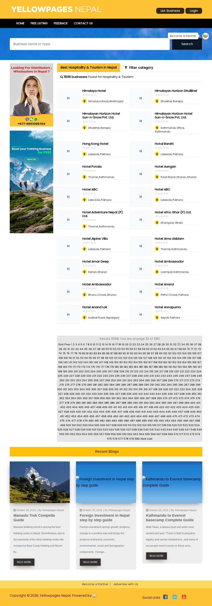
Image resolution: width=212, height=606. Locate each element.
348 (182, 394)
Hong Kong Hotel (95, 143)
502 (79, 425)
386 (112, 403)
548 (193, 430)
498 (197, 421)
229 (83, 376)
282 (100, 385)
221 (182, 371)
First (61, 344)
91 (128, 353)
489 (144, 421)
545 (175, 430)
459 (109, 416)
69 (184, 349)
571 (181, 434)
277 (72, 385)
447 (180, 412)
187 (151, 367)
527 (71, 430)
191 (170, 367)
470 (174, 416)
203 (86, 371)
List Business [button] (170, 10)
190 (166, 367)
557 (101, 434)
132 (169, 358)
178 (107, 367)
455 (85, 416)
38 (199, 344)
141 (70, 362)
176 (98, 367)
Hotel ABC (90, 189)
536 (122, 430)
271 (181, 380)
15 (110, 344)
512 (134, 425)
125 (135, 358)
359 (102, 398)
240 (146, 376)
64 (163, 349)
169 (65, 367)
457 (97, 416)
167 (199, 362)
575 (109, 439)
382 (89, 403)
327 (60, 394)
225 (60, 376)
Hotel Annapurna (168, 307)
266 (153, 380)
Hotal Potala (92, 166)
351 (199, 394)
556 (96, 434)
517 (159, 425)
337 (117, 394)
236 (122, 376)
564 (141, 434)
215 (151, 371)
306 (93, 389)
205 (98, 371)
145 (91, 362)
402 (62, 407)
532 (99, 430)
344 (158, 394)
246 (181, 376)
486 (126, 421)
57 (135, 349)
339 (128, 394)
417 (146, 407)
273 (192, 380)
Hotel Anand (164, 284)
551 (67, 434)
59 (143, 349)
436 (113, 412)
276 (67, 385)
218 (166, 371)
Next (143, 439)
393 (151, 403)
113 (81, 358)
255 (90, 380)
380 (78, 403)
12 (100, 344)
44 (81, 349)
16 (113, 344)
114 (86, 358)
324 (188, 389)
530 (88, 430)
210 (127, 371)
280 (89, 385)
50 (107, 349)
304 (82, 389)
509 (119, 425)
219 (171, 371)
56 (131, 349)
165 (189, 362)
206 (104, 371)
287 (129, 385)
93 (135, 353)
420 (161, 407)
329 (71, 394)
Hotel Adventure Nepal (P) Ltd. (102, 214)
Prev (67, 344)
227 (71, 376)
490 (150, 421)
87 (111, 353)
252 (72, 380)
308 (105, 389)
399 (186, 403)
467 (156, 416)
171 (74, 367)
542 (157, 430)
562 (129, 434)
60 (147, 349)
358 (96, 398)
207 (110, 371)
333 (94, 394)
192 (175, 367)
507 (108, 425)
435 (107, 412)
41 (68, 349)
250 (61, 380)
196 (195, 367)
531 (94, 430)
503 (85, 425)
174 (88, 367)
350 (194, 394)
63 (159, 349)
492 (161, 421)
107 (199, 353)
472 (185, 416)
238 (134, 376)
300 (59, 389)
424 (185, 407)
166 (194, 362)
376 (198, 398)
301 (65, 389)
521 (180, 425)
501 (74, 425)
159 (160, 362)
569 (170, 434)
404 (74, 407)
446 (174, 412)
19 (123, 344)
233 (105, 376)
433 (95, 412)
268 (164, 380)
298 (192, 385)
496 (185, 421)
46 (90, 349)
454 (79, 416)
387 (118, 403)
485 (120, 421)
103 (179, 353)
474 (197, 416)
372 (175, 398)
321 (171, 389)
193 (180, 367)
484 (114, 421)
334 (100, 394)
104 (184, 353)
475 (62, 421)
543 (163, 430)
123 (125, 358)
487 (132, 421)
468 (162, 416)
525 (60, 430)
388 (123, 403)
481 (96, 421)
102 (174, 353)
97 (152, 353)
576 (115, 439)
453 (73, 416)
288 (134, 385)
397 (175, 403)
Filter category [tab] (140, 67)
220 (176, 371)
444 (162, 412)
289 (140, 385)
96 (148, 353)
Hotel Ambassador (169, 261)
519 (169, 425)
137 (194, 358)
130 (160, 358)
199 (65, 371)
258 (107, 380)
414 (130, 407)
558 (107, 434)
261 (124, 380)
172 (79, 367)
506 (102, 425)
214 (146, 371)
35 (187, 344)
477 (73, 421)
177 (102, 367)
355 (79, 398)
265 (147, 380)
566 (153, 434)
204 (92, 371)
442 (149, 412)
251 (67, 380)
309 (110, 389)
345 (164, 394)
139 (60, 362)
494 (173, 421)
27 (155, 344)
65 (168, 349)
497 (191, 421)
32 (174, 344)
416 (141, 407)
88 (116, 353)
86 (108, 353)
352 (61, 398)
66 (172, 349)
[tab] (88, 67)
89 (120, 353)
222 (187, 371)
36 (191, 344)
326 (199, 389)
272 (186, 380)
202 (81, 371)
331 (83, 394)
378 (67, 403)
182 (126, 367)
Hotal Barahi (164, 143)
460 (115, 416)
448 (186, 412)
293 (163, 385)
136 (189, 358)
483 (108, 421)
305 (88, 389)
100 (165, 353)
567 (159, 434)
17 (116, 344)
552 (72, 434)
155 (141, 362)
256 (96, 380)
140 (65, 362)
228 (77, 376)
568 (164, 434)
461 (121, 416)
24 (142, 344)
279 (83, 385)
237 (128, 376)
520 (174, 425)
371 (170, 398)
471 (180, 416)
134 (179, 358)
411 (115, 407)
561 (124, 434)
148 (106, 362)
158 (155, 362)
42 (72, 349)
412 (120, 407)
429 (72, 412)
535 (117, 430)
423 (178, 407)
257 (101, 380)
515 (149, 425)
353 (67, 398)
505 (96, 425)
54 (123, 349)
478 (79, 421)
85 (103, 353)
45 (86, 349)
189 (161, 367)
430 (78, 412)
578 (126, 439)
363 (124, 398)
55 (127, 349)
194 (185, 367)
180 (117, 367)
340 (134, 394)
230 (88, 376)
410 (110, 407)
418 (151, 407)
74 (60, 353)
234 (111, 376)
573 (192, 434)
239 (140, 376)
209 (121, 371)
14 (106, 344)
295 (174, 385)
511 (129, 425)
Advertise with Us (126, 584)
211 (131, 371)
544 (169, 430)
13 (103, 344)
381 (84, 403)
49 (103, 349)
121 (115, 358)
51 (111, 349)
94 (140, 353)
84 (99, 353)
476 (67, 421)
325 (194, 389)
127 (145, 358)
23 (138, 344)
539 (140, 430)
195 (190, 367)
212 (136, 371)
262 (129, 380)
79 (79, 353)
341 (140, 394)
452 (67, 416)
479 (85, 421)
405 (80, 407)
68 (180, 349)
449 (192, 412)
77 (71, 353)
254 (84, 380)
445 (168, 412)
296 (180, 385)
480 (91, 421)
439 (131, 412)
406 (86, 407)
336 (111, 394)
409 (104, 407)
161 (169, 362)
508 (114, 425)
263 (135, 380)
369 (159, 398)
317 (150, 389)
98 (156, 353)
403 (68, 407)
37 (195, 344)
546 (181, 430)
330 (77, 394)
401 (198, 403)
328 (66, 394)
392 (146, 403)
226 (65, 376)
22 (134, 344)
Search (187, 44)
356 (85, 398)
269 (170, 380)
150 (116, 362)
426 (197, 407)
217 (161, 371)
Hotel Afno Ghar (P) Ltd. (173, 212)
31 (171, 344)
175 (93, 367)
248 (193, 376)
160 (165, 362)
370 (165, 398)
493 (167, 421)
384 (100, 403)
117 (98, 358)
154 (135, 362)
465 (145, 416)
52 (114, 349)
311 (121, 389)
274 (197, 380)
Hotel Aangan (165, 166)
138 (199, 358)
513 (139, 425)
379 (72, 403)
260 (119, 380)
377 (61, 403)
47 (94, 349)
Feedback (61, 23)
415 (135, 407)
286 (123, 385)
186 (146, 367)
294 (169, 385)
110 (70, 358)
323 (182, 389)
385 (106, 403)
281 (95, 385)
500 (68, 425)
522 (185, 425)
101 (169, 353)
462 (126, 416)
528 (77, 430)
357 (90, 398)
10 (94, 344)
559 (113, 434)
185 (141, 367)
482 (102, 421)
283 (106, 385)
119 (106, 358)
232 (99, 376)
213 (141, 371)
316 (145, 389)
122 (120, 358)
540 (146, 430)
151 (121, 362)
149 (111, 362)
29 (163, 344)
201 (76, 371)
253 (78, 380)
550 (61, 434)
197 (200, 367)
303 (76, 389)
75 (64, 353)
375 (192, 398)
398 (180, 403)
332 (88, 394)
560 (119, 434)
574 (197, 434)
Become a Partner (95, 584)
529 (83, 430)
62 (155, 349)
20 (126, 344)
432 (89, 412)
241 (151, 376)
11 (97, 344)
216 (156, 371)
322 (176, 389)
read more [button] (24, 562)
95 (144, 353)
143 (80, 362)
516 (154, 425)
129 (155, 358)
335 (106, 394)
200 (70, 371)
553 (78, 434)
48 (98, 349)
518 (164, 425)
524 (197, 425)
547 (187, 430)
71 (192, 349)
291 (152, 385)
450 (198, 412)
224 (198, 371)
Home (20, 23)
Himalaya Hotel (94, 90)
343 (152, 394)
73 (199, 349)
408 (98, 407)
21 (130, 344)
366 (142, 398)
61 (151, 349)
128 (150, 358)
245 (175, 376)
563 (135, 434)
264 (141, 380)
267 (159, 380)
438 (125, 412)
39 (60, 349)
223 (192, 371)
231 (94, 376)
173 (83, 367)
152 (125, 362)
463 (132, 416)
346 (170, 394)
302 (70, 389)
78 (75, 353)
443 (155, 412)
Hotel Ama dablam (169, 238)
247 (187, 376)
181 (121, 367)
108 (61, 358)
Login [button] (194, 10)
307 (99, 389)
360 (108, 398)
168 (60, 367)
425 (191, 407)
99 (160, 353)
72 (195, 349)
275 (61, 385)
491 (156, 421)
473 (191, 416)
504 (91, 425)
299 (197, 385)
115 (90, 358)
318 (155, 389)
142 (75, 362)
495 (179, 421)
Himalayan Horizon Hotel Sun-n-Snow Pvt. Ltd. (101, 115)
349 (188, 394)
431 (84, 412)
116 (94, 358)
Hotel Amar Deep (95, 261)
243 (163, 376)
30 (167, 344)
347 (176, 394)
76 (68, 353)
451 (62, 416)
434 (101, 412)
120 (111, 358)
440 (137, 412)
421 (167, 407)
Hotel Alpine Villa (95, 238)
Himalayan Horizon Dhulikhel (176, 90)
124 (130, 358)
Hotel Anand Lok (94, 307)
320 (165, 389)
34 (183, 344)
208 (115, 371)
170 (70, 367)
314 (135, 389)
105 (189, 353)
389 (129, 403)
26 (151, 344)
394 (157, 403)
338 (123, 394)
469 (168, 416)
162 (174, 362)
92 (131, 353)
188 (156, 367)
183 (131, 367)
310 (116, 389)
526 (65, 430)
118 (102, 358)
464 (139, 416)
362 (118, 398)
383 (94, 403)
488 (138, 421)
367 (148, 398)
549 (199, 430)
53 (118, 349)
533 (105, 430)
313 (130, 389)
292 (157, 385)
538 (134, 430)
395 (163, 403)
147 (101, 362)
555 (90, 434)
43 (77, 349)
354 (73, 398)
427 (60, 412)
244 (169, 376)
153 (130, 362)
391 (141, 403)
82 (91, 353)
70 (188, 349)
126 (140, 358)
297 (186, 385)
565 (147, 434)
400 (192, 403)
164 (184, 362)
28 (159, 344)
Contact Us (83, 23)
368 (153, 398)
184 (136, 367)
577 (120, 439)
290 (146, 385)
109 (66, 358)
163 (179, 362)
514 (144, 425)
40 (64, 349)
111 (74, 358)
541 (151, 430)
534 (111, 430)
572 (186, 434)
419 (156, 407)
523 (191, 425)
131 (164, 358)
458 (103, 416)
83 (95, 353)
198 (60, 371)
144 (85, 362)
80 (83, 353)
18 (119, 344)
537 (128, 430)
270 (176, 380)
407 (92, 407)
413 (125, 407)
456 (91, 416)
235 (117, 376)
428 (66, 412)
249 (199, 376)
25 (146, 344)
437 (119, 412)
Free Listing (39, 23)
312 (125, 389)
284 (111, 385)
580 (137, 439)
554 (84, 434)
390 (135, 403)
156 (145, 362)
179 (112, 367)
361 (113, 398)
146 (96, 362)
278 (78, 385)
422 (172, 407)
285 (117, 385)
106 (194, 353)
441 (143, 412)
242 (157, 376)
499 (62, 425)
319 (160, 389)
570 (176, 434)
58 (139, 349)
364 (130, 398)
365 (136, 398)
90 (124, 353)
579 (131, 439)
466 (151, 416)
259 (113, 380)
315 (141, 389)
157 (150, 362)
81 (87, 353)
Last (149, 439)
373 (181, 398)
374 (186, 398)
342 (146, 394)
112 (77, 358)
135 (184, 358)
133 (174, 358)
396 (169, 403)
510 (125, 425)
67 (176, 349)
